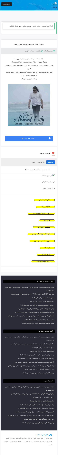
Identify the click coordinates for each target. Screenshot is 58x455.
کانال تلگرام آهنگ (42, 435)
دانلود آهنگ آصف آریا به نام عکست (43, 298)
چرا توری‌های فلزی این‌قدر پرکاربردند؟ (42, 301)
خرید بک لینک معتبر (48, 189)
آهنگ (46, 51)
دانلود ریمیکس (45, 207)
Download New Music (19, 62)
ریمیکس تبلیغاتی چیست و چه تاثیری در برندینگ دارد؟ (37, 305)
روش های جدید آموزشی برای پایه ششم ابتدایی (39, 320)
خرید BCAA (46, 254)
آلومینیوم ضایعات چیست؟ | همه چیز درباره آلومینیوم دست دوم (34, 312)
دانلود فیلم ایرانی (44, 200)
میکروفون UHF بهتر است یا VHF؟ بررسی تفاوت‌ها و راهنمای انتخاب (32, 294)
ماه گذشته (41, 162)
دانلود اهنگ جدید (38, 59)
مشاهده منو (6, 4)
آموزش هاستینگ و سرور (42, 241)
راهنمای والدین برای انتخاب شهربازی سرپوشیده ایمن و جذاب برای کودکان (31, 316)
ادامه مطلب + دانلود (27, 138)
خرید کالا (47, 248)
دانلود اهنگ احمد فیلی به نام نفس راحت (29, 44)
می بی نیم (47, 220)
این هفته (50, 162)
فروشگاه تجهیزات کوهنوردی (41, 234)
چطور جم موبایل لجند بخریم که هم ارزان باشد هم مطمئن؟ (36, 309)
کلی (33, 162)
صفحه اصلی (36, 26)
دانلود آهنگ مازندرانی (43, 261)
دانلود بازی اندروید (44, 227)
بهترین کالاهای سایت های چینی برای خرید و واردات (38, 323)
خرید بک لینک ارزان (48, 182)
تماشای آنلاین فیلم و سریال (41, 213)
